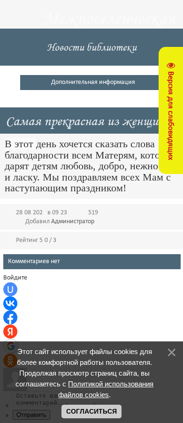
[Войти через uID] (10, 289)
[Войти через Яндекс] (10, 332)
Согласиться (91, 411)
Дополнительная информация (93, 82)
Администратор (72, 221)
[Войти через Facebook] (10, 317)
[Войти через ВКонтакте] (10, 303)
